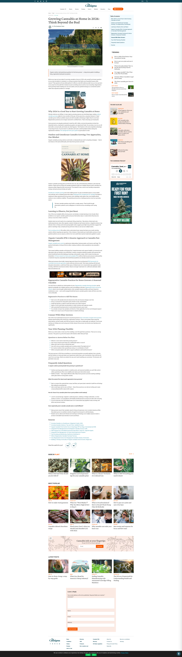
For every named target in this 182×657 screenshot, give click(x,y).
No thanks (91, 342)
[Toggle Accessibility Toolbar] (179, 654)
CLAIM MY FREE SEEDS (91, 338)
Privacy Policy (95, 346)
